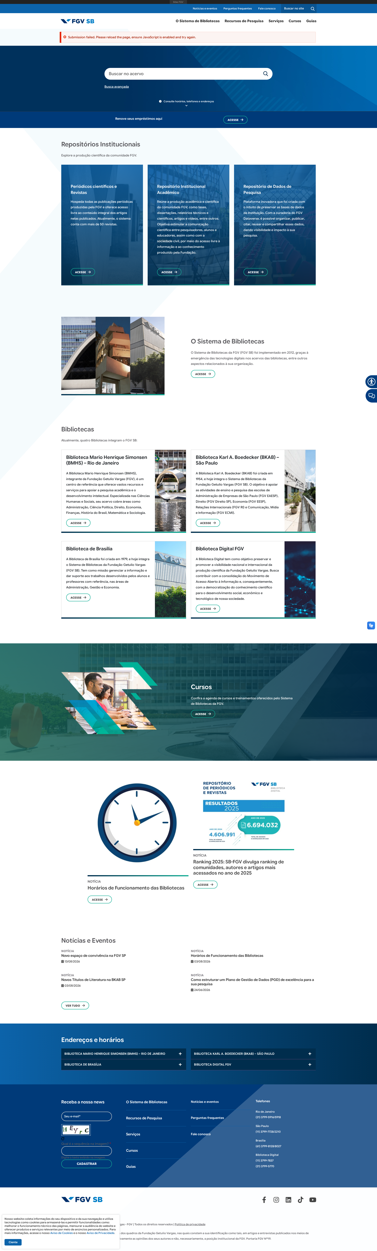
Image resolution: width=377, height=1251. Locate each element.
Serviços (276, 21)
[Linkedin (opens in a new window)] (288, 1200)
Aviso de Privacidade (100, 1233)
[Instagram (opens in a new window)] (276, 1200)
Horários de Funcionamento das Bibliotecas (136, 888)
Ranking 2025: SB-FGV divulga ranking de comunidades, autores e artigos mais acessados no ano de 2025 (238, 867)
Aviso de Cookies (61, 1233)
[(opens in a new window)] (371, 395)
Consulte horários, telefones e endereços (189, 101)
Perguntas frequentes (237, 8)
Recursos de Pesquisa (244, 21)
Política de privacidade (190, 1224)
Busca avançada (116, 87)
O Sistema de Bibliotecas (198, 21)
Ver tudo (73, 1005)
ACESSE (75, 523)
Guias (311, 21)
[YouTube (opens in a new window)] (313, 1200)
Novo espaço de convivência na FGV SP (93, 955)
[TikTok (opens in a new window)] (301, 1200)
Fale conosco (267, 8)
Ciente (13, 1242)
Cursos (295, 21)
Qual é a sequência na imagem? (85, 1144)
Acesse (233, 120)
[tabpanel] (138, 838)
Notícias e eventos (205, 8)
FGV (178, 2)
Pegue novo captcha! (62, 1138)
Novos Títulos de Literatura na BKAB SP (93, 980)
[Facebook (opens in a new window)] (264, 1200)
